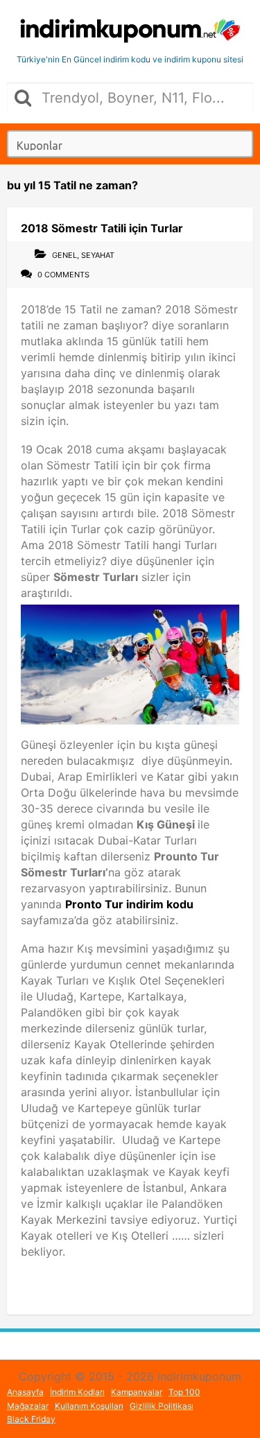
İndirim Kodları (77, 1392)
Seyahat (97, 255)
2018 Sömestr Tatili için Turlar (102, 228)
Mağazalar (28, 1406)
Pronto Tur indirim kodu (129, 904)
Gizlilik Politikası (161, 1406)
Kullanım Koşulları (89, 1406)
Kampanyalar (136, 1392)
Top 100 (184, 1392)
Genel (64, 255)
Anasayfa (25, 1392)
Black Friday (31, 1419)
